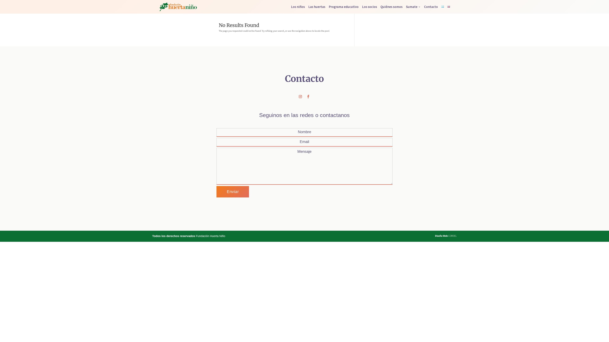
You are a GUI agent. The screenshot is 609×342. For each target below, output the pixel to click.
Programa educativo (344, 7)
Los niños (298, 7)
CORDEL (452, 236)
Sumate (411, 7)
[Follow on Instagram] (300, 96)
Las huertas (316, 7)
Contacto (431, 7)
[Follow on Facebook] (308, 96)
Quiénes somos (391, 7)
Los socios (369, 7)
